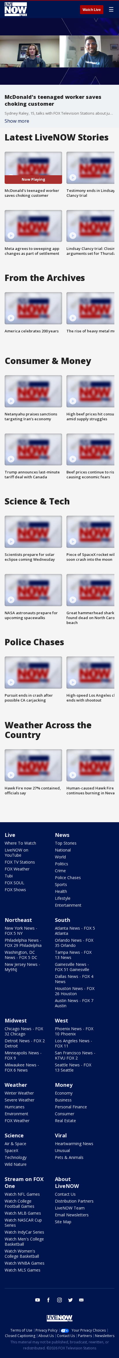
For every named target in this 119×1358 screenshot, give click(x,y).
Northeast (18, 919)
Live (10, 834)
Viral (61, 1135)
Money (63, 1084)
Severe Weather (19, 1100)
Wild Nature (16, 1164)
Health (61, 891)
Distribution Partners (74, 1201)
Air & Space (15, 1143)
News (62, 834)
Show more (17, 121)
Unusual (62, 1150)
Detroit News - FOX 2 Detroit (25, 1043)
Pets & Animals (69, 1157)
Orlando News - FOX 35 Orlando (74, 942)
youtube (37, 1300)
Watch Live (92, 10)
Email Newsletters (72, 1215)
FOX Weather (17, 869)
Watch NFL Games (22, 1194)
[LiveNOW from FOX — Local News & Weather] (16, 9)
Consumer (64, 1113)
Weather (16, 1084)
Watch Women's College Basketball (22, 1253)
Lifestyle (62, 898)
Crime (60, 870)
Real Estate (65, 1120)
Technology (16, 1157)
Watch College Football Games (19, 1203)
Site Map (63, 1221)
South (62, 919)
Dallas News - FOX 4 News (74, 979)
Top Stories (66, 843)
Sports (61, 884)
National (63, 850)
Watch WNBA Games (24, 1263)
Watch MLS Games (22, 1270)
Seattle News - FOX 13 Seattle (73, 1067)
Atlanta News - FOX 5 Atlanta (75, 930)
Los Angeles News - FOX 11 (73, 1043)
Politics (61, 863)
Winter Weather (19, 1093)
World (60, 857)
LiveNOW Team (70, 1208)
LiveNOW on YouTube (16, 852)
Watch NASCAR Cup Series (23, 1222)
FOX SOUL (14, 882)
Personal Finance (71, 1106)
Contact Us (65, 1194)
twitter (70, 1300)
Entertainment (68, 905)
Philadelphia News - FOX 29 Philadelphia (23, 942)
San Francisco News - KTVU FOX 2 (75, 1055)
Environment (16, 1113)
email (81, 1300)
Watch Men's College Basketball (24, 1241)
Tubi (9, 876)
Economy (63, 1093)
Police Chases (68, 877)
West (61, 1020)
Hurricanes (15, 1106)
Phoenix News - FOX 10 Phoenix (74, 1031)
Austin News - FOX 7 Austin (74, 1003)
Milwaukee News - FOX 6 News (22, 1067)
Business (63, 1100)
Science (14, 1135)
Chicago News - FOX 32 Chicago (24, 1031)
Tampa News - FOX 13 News (73, 954)
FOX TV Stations (20, 862)
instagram (59, 1300)
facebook (48, 1300)
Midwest (16, 1020)
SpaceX (11, 1150)
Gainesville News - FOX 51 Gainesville (72, 967)
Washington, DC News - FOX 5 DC (21, 954)
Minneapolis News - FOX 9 (23, 1055)
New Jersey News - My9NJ (22, 967)
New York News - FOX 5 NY (21, 930)
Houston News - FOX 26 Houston (74, 991)
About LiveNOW (67, 1182)
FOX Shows (15, 889)
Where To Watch (20, 843)
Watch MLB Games (23, 1213)
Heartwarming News (74, 1143)
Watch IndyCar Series (24, 1232)
